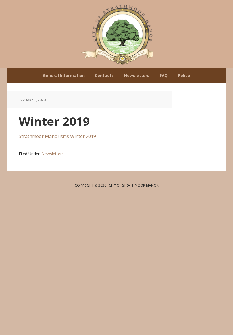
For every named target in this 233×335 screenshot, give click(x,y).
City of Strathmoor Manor (116, 34)
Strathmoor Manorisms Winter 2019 (57, 136)
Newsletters (52, 153)
